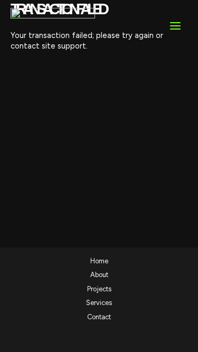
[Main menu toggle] (175, 26)
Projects (99, 289)
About (99, 275)
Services (99, 303)
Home (99, 261)
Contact (99, 317)
